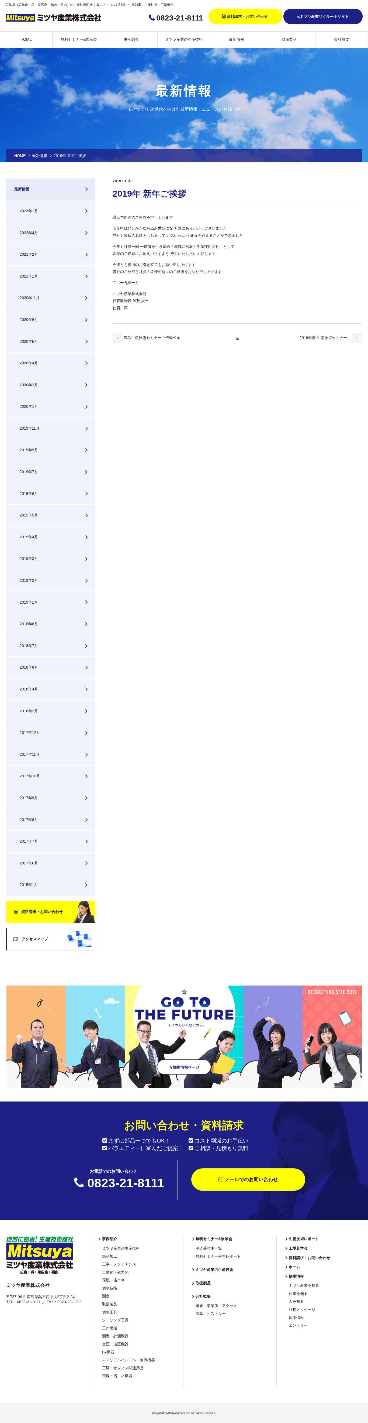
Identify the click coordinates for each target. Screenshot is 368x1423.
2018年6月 (29, 667)
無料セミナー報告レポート (218, 1256)
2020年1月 (29, 406)
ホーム (294, 1267)
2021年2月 (29, 254)
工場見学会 (298, 1248)
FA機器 (108, 1352)
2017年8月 (29, 819)
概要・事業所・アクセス (216, 1306)
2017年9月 (29, 798)
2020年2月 (29, 385)
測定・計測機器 (115, 1336)
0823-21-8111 (179, 18)
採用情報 (296, 1276)
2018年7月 (29, 646)
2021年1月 (29, 276)
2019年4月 (29, 537)
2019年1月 (29, 602)
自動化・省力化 (115, 1272)
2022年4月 (29, 233)
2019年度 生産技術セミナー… (326, 338)
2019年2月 (29, 580)
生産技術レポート (304, 1239)
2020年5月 (29, 341)
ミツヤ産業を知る (304, 1285)
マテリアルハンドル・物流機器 (128, 1360)
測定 (106, 1296)
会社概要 (341, 39)
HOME (26, 39)
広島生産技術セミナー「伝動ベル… (154, 338)
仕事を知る (298, 1293)
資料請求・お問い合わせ (247, 16)
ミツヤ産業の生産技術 (184, 39)
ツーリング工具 (115, 1320)
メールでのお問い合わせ (250, 1179)
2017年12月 (30, 732)
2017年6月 (29, 863)
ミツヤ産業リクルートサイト (324, 16)
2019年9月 (29, 450)
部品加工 (109, 1256)
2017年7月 (29, 841)
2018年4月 (29, 689)
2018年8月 (29, 624)
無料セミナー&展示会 (79, 39)
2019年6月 (29, 493)
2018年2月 (29, 711)
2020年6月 (29, 319)
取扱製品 (289, 39)
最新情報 (236, 39)
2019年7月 (29, 472)
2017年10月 (30, 776)
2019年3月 (29, 558)
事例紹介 (131, 39)
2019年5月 (29, 515)
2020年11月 (30, 298)
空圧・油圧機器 (115, 1344)
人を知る (296, 1301)
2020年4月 (29, 363)
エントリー (298, 1325)
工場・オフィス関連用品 (123, 1368)
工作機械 (109, 1328)
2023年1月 (29, 211)
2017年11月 (30, 754)
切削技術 (109, 1288)
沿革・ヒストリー (211, 1313)
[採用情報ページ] (184, 1085)
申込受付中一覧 (209, 1248)
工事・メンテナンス (119, 1264)
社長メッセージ (302, 1309)
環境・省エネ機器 (117, 1376)
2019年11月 (30, 428)
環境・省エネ (113, 1280)
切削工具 (109, 1312)
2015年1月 (29, 884)
